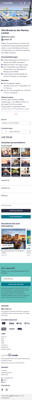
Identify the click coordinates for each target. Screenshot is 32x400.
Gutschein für (5, 180)
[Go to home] (6, 3)
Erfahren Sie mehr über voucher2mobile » (13, 363)
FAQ (2, 341)
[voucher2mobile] (9, 355)
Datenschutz (4, 347)
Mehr (16, 114)
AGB (2, 343)
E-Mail (5, 380)
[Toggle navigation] (30, 3)
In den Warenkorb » (16, 216)
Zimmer (3, 119)
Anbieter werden (6, 349)
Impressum (4, 345)
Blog (2, 339)
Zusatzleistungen (7, 128)
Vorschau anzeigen (16, 210)
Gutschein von (5, 188)
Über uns (3, 337)
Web (4, 382)
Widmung (4, 195)
